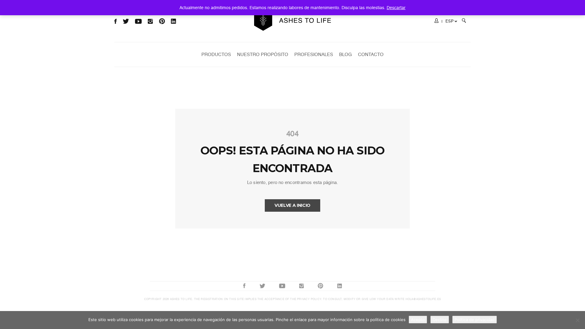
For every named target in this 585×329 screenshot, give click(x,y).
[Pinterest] (320, 286)
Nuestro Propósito (262, 54)
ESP (449, 21)
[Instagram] (301, 286)
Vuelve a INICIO (292, 205)
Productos (216, 54)
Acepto (418, 319)
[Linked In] (339, 286)
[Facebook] (244, 286)
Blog (345, 54)
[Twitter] (262, 286)
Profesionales (313, 54)
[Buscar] (464, 21)
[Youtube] (282, 286)
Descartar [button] (396, 7)
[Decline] (577, 320)
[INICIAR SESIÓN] (436, 21)
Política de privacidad (475, 319)
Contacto (371, 54)
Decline (440, 319)
